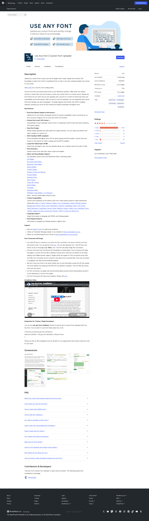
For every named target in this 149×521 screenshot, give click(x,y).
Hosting (9, 501)
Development (59, 66)
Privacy (9, 503)
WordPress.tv (66, 503)
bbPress (119, 501)
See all (122, 143)
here (55, 245)
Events (91, 498)
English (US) (121, 96)
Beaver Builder (31, 167)
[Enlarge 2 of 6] (43, 371)
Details (28, 66)
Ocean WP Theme (33, 182)
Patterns (36, 503)
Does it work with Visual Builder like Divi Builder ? (40, 425)
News (8, 498)
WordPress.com (121, 495)
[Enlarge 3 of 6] (65, 356)
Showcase (37, 495)
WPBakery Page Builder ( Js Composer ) (40, 193)
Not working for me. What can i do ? (36, 453)
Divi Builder (30, 159)
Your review (98, 143)
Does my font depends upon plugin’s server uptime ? (41, 447)
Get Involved (92, 495)
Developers (65, 501)
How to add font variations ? (33, 415)
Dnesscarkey (41, 59)
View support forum (101, 157)
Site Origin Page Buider (34, 162)
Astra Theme (31, 180)
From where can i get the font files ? (36, 404)
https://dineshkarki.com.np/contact (66, 234)
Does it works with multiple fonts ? (35, 409)
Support (122, 66)
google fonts (120, 103)
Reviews (37, 66)
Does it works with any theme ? (34, 431)
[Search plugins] (25, 14)
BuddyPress (120, 503)
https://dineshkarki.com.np (71, 232)
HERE (30, 88)
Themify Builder (32, 169)
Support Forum (37, 229)
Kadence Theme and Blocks (36, 172)
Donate (92, 501)
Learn (63, 495)
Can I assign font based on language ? (36, 436)
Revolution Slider (32, 190)
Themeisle (30, 188)
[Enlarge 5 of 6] (65, 379)
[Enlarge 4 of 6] (65, 371)
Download (120, 57)
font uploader (112, 103)
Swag (91, 503)
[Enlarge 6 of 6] (87, 356)
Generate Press (32, 177)
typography (121, 107)
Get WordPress (141, 3)
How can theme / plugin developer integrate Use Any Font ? (43, 458)
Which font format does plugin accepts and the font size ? (43, 398)
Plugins (36, 501)
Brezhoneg (26, 511)
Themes (36, 498)
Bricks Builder (31, 185)
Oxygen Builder (32, 175)
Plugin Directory (11, 8)
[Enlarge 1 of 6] (43, 356)
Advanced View (100, 112)
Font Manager (120, 100)
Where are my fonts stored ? (33, 442)
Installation (47, 66)
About (8, 495)
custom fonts (112, 100)
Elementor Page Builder (34, 164)
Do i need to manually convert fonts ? (36, 420)
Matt (118, 498)
